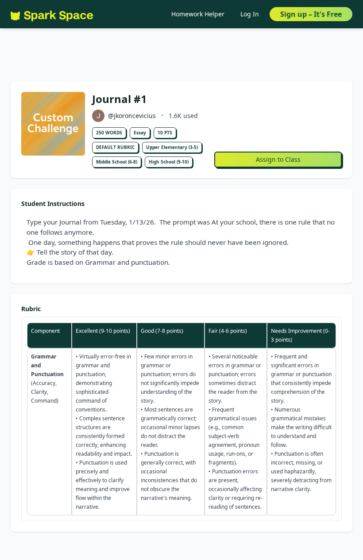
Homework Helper (197, 14)
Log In (249, 14)
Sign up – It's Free (311, 14)
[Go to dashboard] (52, 14)
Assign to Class (278, 159)
